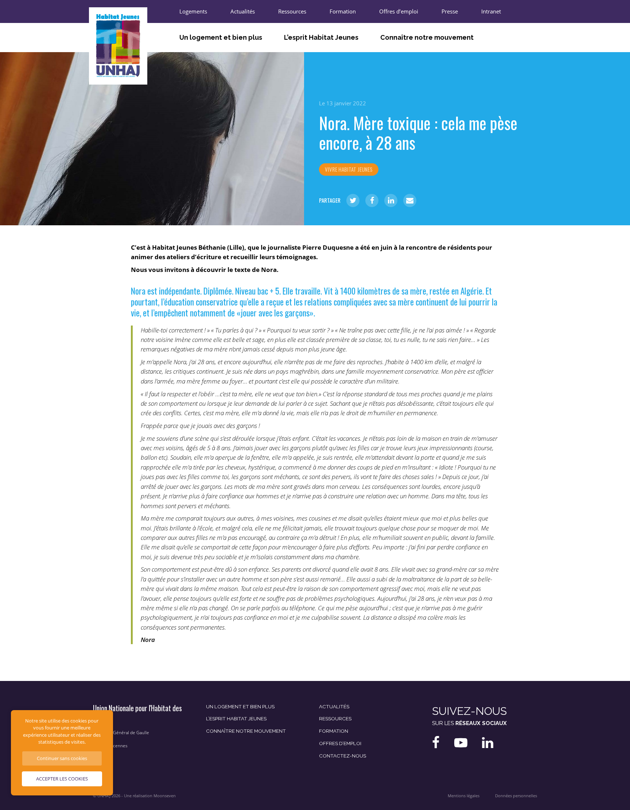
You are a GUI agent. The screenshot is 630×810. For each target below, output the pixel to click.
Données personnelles (516, 795)
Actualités (242, 11)
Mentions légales (463, 795)
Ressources (292, 11)
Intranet (491, 11)
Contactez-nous (342, 756)
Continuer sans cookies (62, 758)
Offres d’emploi (398, 11)
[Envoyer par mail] (409, 200)
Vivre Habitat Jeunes (349, 169)
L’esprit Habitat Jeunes (321, 37)
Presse (450, 11)
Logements (193, 11)
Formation (343, 11)
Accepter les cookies (62, 778)
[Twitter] (352, 200)
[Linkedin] (390, 200)
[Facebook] (371, 200)
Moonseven (164, 795)
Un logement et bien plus (220, 37)
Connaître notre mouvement (427, 37)
